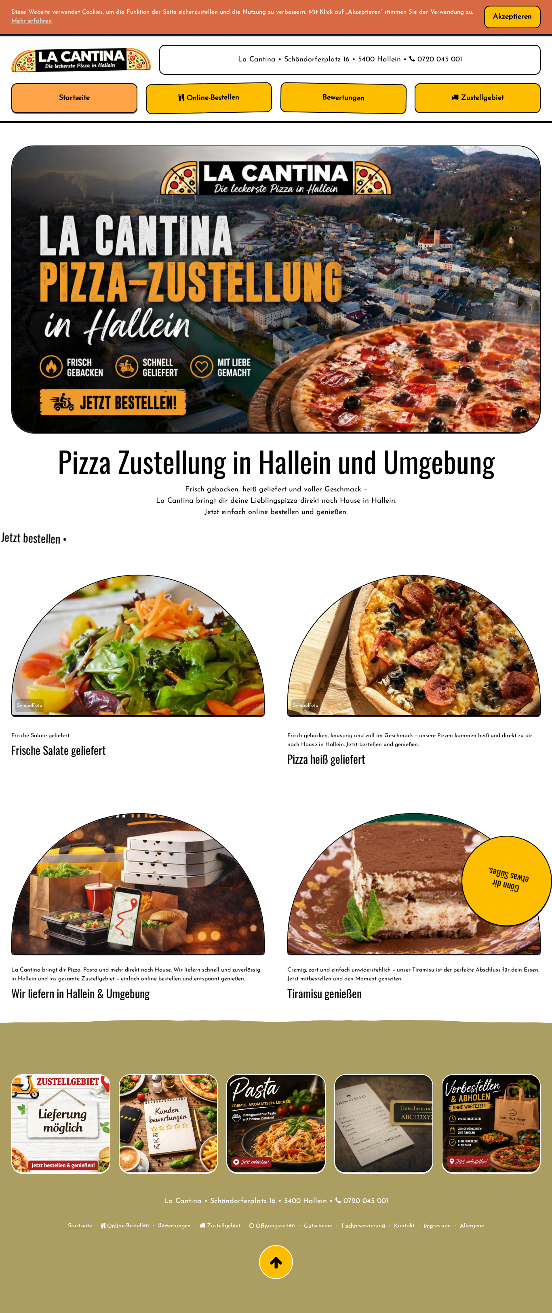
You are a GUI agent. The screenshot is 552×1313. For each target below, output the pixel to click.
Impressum (437, 1226)
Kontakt (404, 1226)
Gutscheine (318, 1226)
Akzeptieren (512, 17)
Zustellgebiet (222, 1226)
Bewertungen (174, 1226)
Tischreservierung (363, 1226)
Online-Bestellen (127, 1226)
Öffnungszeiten (274, 1226)
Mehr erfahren (31, 21)
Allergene (472, 1226)
